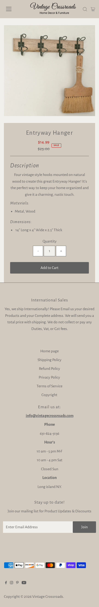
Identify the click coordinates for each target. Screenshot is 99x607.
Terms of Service (49, 386)
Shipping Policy (49, 360)
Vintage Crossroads (47, 597)
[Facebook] (6, 583)
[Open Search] (85, 9)
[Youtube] (23, 583)
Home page (49, 351)
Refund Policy (49, 369)
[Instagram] (11, 583)
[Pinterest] (17, 583)
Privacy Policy (49, 377)
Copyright (49, 395)
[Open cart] (93, 9)
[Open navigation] (13, 9)
